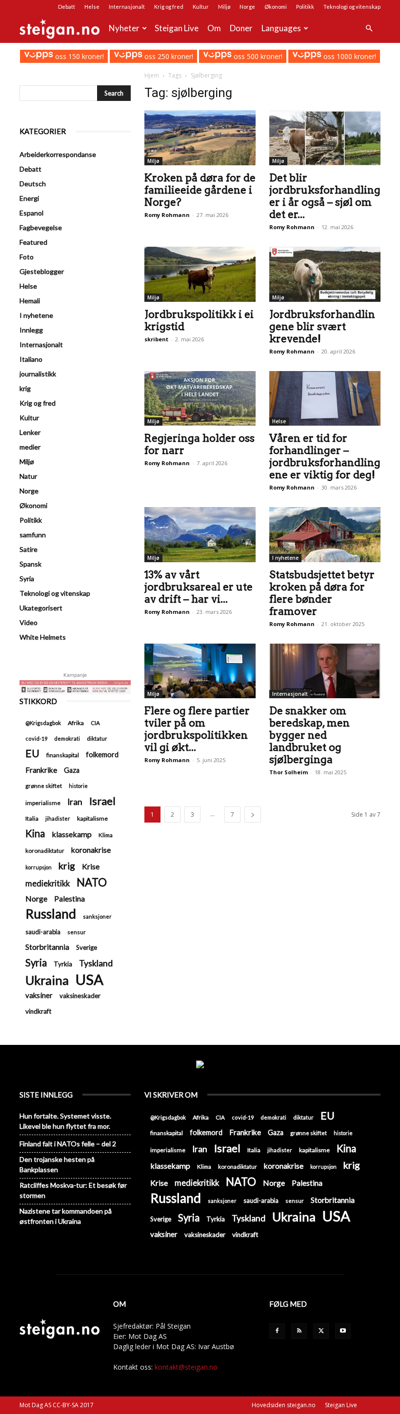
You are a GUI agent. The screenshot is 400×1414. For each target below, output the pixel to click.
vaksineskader (80, 996)
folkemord (102, 754)
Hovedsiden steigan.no (284, 1405)
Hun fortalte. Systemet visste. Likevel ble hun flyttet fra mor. (65, 1121)
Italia (32, 818)
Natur (28, 476)
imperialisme (42, 802)
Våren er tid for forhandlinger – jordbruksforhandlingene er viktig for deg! (324, 456)
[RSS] (299, 1331)
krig (25, 388)
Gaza (72, 770)
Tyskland (96, 963)
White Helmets (43, 637)
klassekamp (72, 834)
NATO (92, 882)
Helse (92, 6)
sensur (76, 932)
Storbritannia (47, 947)
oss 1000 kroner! (348, 56)
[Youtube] (343, 1331)
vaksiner (39, 995)
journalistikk (38, 374)
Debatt (66, 6)
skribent (156, 339)
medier (30, 447)
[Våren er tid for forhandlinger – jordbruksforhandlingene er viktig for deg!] (324, 398)
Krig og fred (168, 6)
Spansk (30, 564)
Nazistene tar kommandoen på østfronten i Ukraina (66, 1216)
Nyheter (124, 28)
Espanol (31, 213)
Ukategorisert (41, 608)
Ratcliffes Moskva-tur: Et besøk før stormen (73, 1190)
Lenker (30, 432)
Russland (50, 914)
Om (214, 28)
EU (32, 753)
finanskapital (62, 755)
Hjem (151, 75)
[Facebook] (277, 1331)
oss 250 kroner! (167, 56)
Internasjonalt (127, 6)
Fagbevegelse (41, 227)
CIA (95, 723)
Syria (27, 578)
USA (89, 979)
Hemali (30, 300)
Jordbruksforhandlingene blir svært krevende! (322, 326)
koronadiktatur (44, 850)
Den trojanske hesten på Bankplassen (57, 1164)
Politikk (305, 6)
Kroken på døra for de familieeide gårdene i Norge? (200, 190)
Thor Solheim (288, 772)
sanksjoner (97, 916)
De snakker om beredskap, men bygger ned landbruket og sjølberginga (309, 735)
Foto (27, 257)
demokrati (67, 738)
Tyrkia (63, 964)
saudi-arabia (42, 932)
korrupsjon (38, 867)
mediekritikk (47, 883)
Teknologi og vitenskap (351, 6)
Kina (35, 833)
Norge (247, 6)
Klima (106, 834)
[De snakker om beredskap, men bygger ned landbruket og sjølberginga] (324, 671)
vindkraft (38, 1011)
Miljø (224, 6)
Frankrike (41, 770)
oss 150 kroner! (78, 56)
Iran (74, 802)
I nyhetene (285, 557)
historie (78, 786)
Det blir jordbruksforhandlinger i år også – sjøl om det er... (324, 196)
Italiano (31, 359)
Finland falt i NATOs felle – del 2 (68, 1143)
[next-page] (252, 814)
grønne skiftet (43, 785)
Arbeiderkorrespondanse (58, 154)
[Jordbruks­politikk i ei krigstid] (200, 274)
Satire (29, 549)
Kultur (201, 6)
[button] (368, 28)
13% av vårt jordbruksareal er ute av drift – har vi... (198, 587)
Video (29, 622)
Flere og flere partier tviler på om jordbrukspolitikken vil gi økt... (197, 729)
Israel (102, 801)
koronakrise (91, 849)
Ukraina (47, 980)
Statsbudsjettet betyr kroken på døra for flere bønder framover (322, 593)
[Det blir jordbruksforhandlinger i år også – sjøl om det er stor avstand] (324, 137)
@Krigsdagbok (43, 723)
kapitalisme (92, 818)
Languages (281, 28)
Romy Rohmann (167, 214)
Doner (241, 28)
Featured (33, 242)
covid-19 (36, 738)
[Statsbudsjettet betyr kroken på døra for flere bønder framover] (324, 534)
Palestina (69, 898)
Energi (29, 198)
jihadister (57, 818)
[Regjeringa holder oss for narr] (200, 398)
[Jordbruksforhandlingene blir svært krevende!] (324, 274)
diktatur (97, 738)
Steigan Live (177, 28)
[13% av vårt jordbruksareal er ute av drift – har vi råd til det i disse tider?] (200, 534)
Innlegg (31, 330)
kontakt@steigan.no (186, 1367)
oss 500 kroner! (257, 56)
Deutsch (33, 183)
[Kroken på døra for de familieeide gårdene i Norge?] (200, 137)
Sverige (86, 947)
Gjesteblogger (42, 271)
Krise (91, 866)
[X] (321, 1331)
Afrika (76, 723)
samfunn (33, 534)
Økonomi (275, 6)
